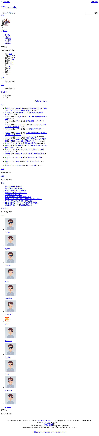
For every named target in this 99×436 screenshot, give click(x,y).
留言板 (3, 208)
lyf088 (18, 161)
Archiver (54, 432)
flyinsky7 (19, 145)
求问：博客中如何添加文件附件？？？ (18, 197)
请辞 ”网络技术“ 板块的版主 (14, 189)
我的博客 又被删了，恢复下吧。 (16, 193)
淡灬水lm (8, 357)
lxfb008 (18, 129)
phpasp (7, 374)
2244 (13, 58)
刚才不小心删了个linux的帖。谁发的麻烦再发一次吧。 (23, 199)
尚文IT (7, 324)
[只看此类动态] (5, 108)
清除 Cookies (38, 432)
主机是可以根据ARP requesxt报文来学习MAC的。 (21, 203)
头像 (2, 15)
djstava (18, 149)
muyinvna (8, 407)
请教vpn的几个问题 (34, 157)
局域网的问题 (32, 137)
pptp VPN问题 (32, 165)
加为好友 (8, 37)
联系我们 (49, 426)
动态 (2, 105)
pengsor (18, 139)
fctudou (18, 133)
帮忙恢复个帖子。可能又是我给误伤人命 (18, 205)
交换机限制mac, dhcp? (33, 121)
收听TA (7, 35)
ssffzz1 (4, 31)
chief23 (7, 281)
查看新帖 (94, 2)
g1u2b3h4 (8, 265)
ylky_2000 (19, 153)
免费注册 (6, 2)
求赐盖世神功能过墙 (33, 161)
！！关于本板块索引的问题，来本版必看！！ (20, 201)
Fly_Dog (7, 232)
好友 (2, 216)
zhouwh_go (8, 341)
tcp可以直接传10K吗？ (33, 129)
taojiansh (7, 249)
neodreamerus (20, 125)
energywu (19, 137)
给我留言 (8, 39)
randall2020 (19, 112)
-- (12, 62)
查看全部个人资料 (41, 101)
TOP (63, 432)
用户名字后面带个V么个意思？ (15, 191)
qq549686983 (9, 390)
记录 (2, 85)
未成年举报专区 (49, 424)
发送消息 (8, 43)
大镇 (17, 143)
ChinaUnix (46, 432)
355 (13, 60)
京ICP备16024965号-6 (43, 420)
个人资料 (4, 92)
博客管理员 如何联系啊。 (13, 195)
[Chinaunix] (9, 7)
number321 (19, 108)
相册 (2, 78)
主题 (2, 183)
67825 (10, 54)
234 (10, 68)
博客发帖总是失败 (30, 143)
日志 (2, 176)
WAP (59, 432)
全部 (7, 208)
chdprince (19, 165)
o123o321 (8, 314)
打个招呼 (8, 41)
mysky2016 (19, 117)
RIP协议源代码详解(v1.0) (13, 187)
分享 (2, 169)
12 (9, 66)
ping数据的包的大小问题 (36, 153)
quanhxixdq (8, 298)
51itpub (18, 121)
